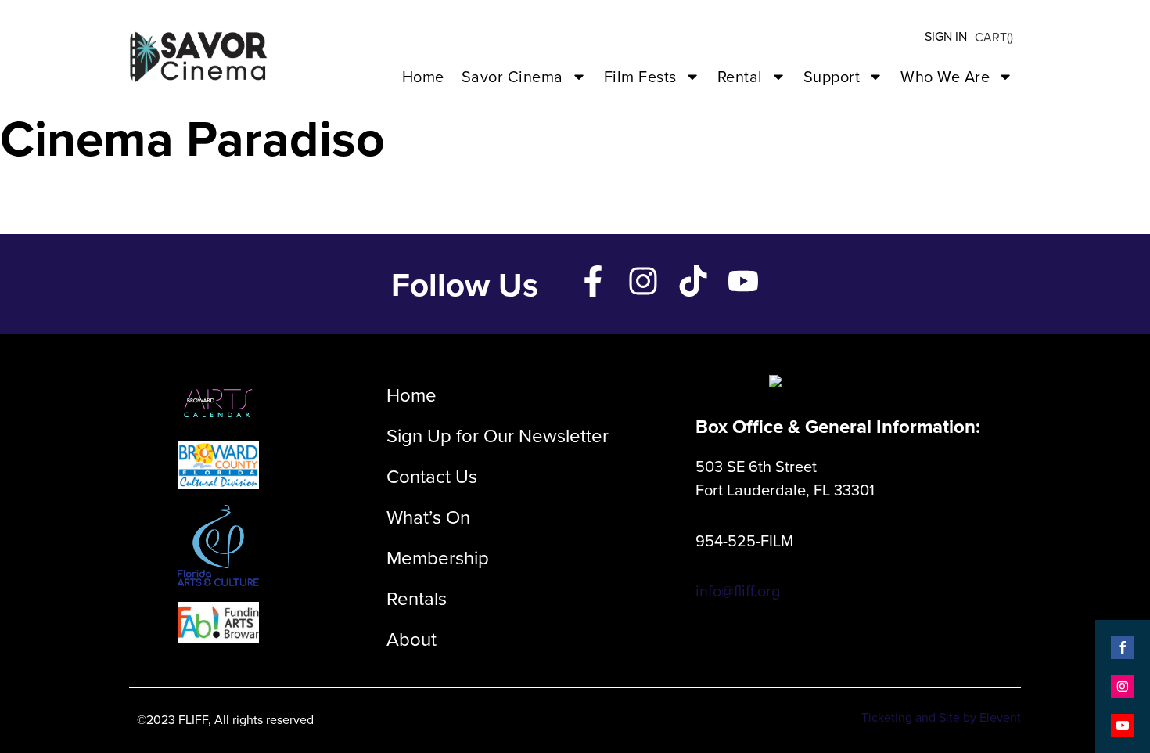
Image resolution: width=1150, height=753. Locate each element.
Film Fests (640, 76)
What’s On (428, 516)
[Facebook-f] (593, 281)
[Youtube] (743, 281)
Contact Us (431, 476)
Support (832, 76)
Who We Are (945, 76)
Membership (437, 557)
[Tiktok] (693, 281)
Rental (740, 76)
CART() (994, 36)
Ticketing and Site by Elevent (941, 717)
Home (423, 76)
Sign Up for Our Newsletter (497, 435)
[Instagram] (643, 281)
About (411, 638)
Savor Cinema (512, 76)
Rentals (416, 598)
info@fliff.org (737, 590)
